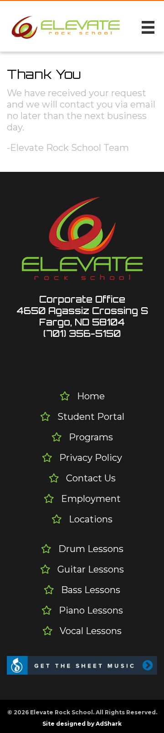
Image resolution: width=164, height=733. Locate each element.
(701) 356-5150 (82, 333)
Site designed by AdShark (82, 723)
